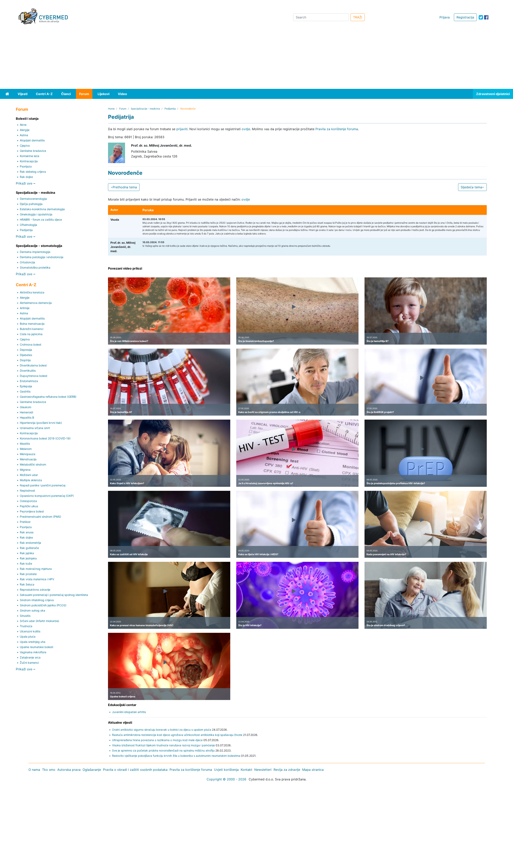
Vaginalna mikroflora (33, 652)
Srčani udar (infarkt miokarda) (39, 621)
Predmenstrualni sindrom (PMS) (40, 516)
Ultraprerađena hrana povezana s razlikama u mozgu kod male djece (157, 740)
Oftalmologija (28, 224)
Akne (23, 124)
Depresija (26, 349)
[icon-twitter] (480, 17)
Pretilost (25, 521)
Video (122, 94)
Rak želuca (27, 584)
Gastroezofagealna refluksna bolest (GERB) (48, 396)
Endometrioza (29, 381)
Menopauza (27, 454)
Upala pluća (27, 636)
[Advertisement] (256, 59)
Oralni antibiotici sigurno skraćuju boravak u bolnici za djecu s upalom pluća (161, 729)
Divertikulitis (28, 370)
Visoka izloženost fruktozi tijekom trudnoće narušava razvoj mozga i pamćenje (163, 745)
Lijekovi (103, 94)
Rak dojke (26, 177)
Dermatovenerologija (33, 198)
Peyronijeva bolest (32, 511)
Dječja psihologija (31, 204)
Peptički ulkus (29, 506)
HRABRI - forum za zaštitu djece (41, 219)
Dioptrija (25, 360)
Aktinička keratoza (32, 292)
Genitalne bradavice (33, 150)
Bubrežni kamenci (31, 329)
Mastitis (25, 443)
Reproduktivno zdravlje (35, 589)
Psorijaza (26, 166)
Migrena (25, 469)
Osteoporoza (28, 501)
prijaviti (182, 129)
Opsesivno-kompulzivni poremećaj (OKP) (47, 495)
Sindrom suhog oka (32, 610)
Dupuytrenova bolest (33, 375)
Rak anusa (26, 532)
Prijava (444, 17)
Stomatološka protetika (35, 267)
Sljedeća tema (471, 187)
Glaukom (25, 407)
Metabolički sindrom (33, 464)
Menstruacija (28, 459)
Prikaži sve (24, 183)
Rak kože (26, 563)
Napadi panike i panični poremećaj (42, 485)
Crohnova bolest (30, 344)
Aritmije (24, 308)
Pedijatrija (26, 230)
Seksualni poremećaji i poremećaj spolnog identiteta (54, 595)
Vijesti (22, 94)
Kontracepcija (29, 161)
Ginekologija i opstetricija (36, 214)
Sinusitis (25, 615)
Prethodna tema (125, 187)
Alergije (24, 130)
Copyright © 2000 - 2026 (226, 779)
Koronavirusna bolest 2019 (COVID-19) (45, 438)
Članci (66, 94)
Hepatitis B (27, 417)
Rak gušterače (29, 548)
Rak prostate (28, 574)
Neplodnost (27, 490)
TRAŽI (357, 17)
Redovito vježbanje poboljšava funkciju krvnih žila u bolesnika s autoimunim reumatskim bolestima (176, 755)
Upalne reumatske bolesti (36, 647)
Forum (84, 94)
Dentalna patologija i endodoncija (41, 257)
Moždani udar (29, 475)
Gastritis (25, 391)
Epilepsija (26, 386)
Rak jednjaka (28, 558)
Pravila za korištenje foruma (336, 129)
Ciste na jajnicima (31, 334)
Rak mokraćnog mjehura (36, 568)
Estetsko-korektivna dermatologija (42, 209)
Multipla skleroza (31, 480)
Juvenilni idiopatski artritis (129, 712)
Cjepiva (25, 145)
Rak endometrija (30, 542)
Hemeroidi (26, 412)
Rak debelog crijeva (33, 171)
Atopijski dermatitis (32, 140)
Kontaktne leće (29, 156)
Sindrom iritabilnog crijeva (37, 600)
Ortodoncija (27, 262)
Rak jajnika (27, 553)
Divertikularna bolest (33, 365)
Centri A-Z (44, 94)
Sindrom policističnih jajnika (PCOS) (43, 605)
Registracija (465, 17)
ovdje (246, 129)
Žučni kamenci (29, 662)
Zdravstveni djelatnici (493, 94)
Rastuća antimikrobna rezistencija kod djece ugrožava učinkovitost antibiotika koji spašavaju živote (177, 735)
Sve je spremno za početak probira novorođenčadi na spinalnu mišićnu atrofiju (163, 750)
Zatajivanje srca (30, 657)
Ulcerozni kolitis (30, 631)
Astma (24, 135)
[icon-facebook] (486, 17)
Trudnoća (26, 626)
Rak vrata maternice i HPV (37, 579)
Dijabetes (26, 355)
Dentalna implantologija (35, 252)
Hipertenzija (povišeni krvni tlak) (41, 422)
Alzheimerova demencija (36, 302)
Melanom (26, 448)
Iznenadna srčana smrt (35, 428)
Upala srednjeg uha (32, 641)
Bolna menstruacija (32, 323)
